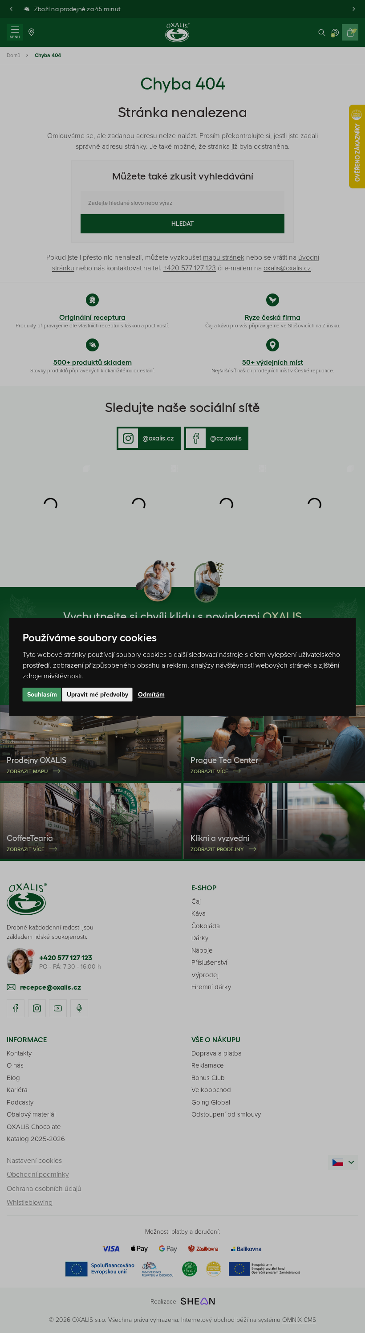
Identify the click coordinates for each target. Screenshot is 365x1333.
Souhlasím (42, 694)
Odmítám (151, 694)
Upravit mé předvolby (97, 694)
